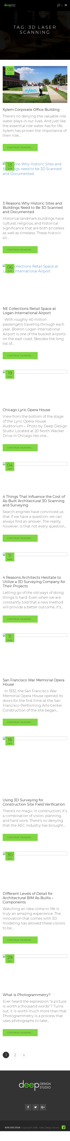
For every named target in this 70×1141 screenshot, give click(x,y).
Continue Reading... (20, 147)
